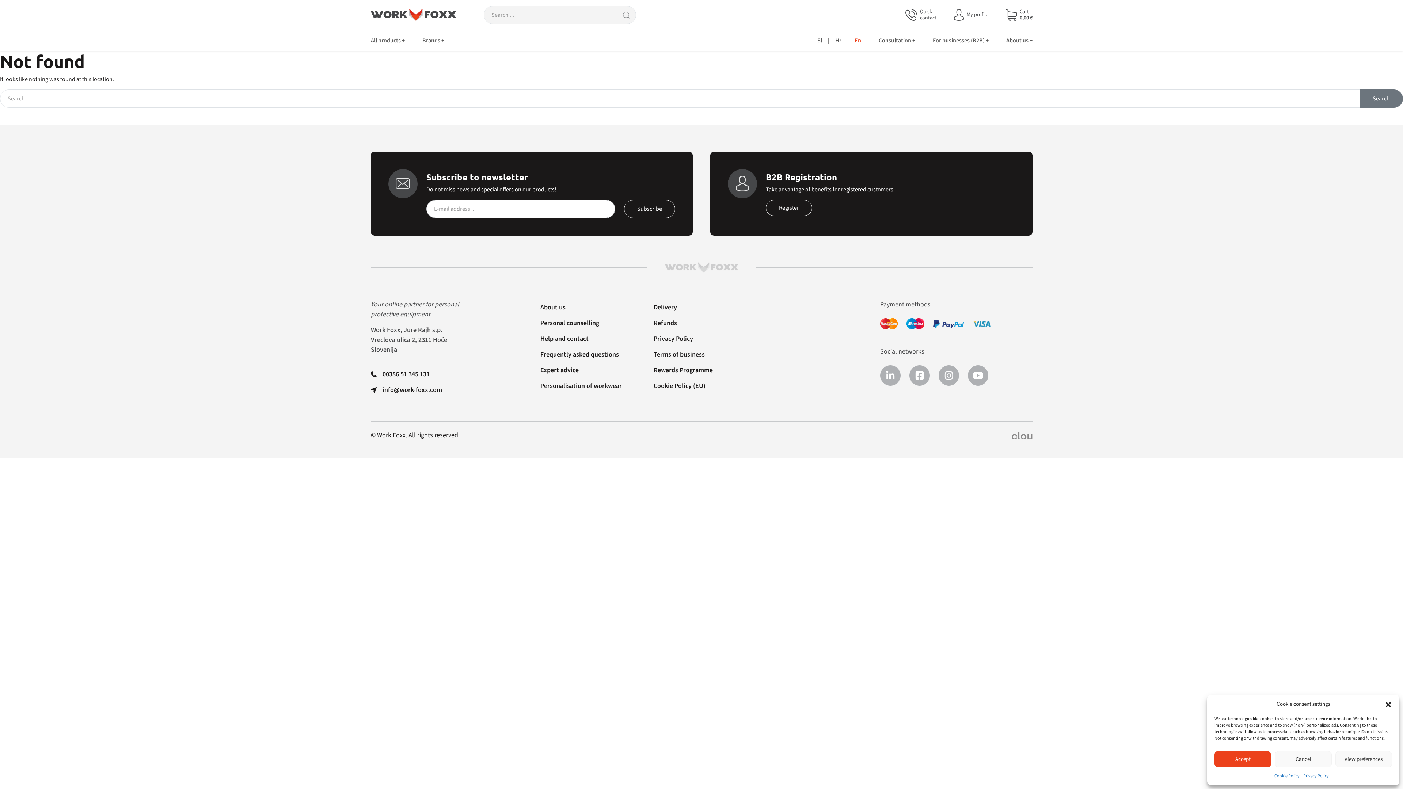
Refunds (665, 323)
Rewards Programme (683, 370)
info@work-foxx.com (412, 389)
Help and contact (564, 338)
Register (789, 208)
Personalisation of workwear (581, 385)
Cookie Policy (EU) (680, 385)
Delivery (665, 307)
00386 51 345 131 (406, 374)
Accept (1243, 759)
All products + (388, 41)
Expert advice (559, 370)
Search (1381, 99)
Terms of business (679, 354)
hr (838, 41)
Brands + (433, 41)
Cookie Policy (1287, 776)
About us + (1019, 41)
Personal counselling (569, 323)
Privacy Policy (1316, 776)
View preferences (1364, 759)
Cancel (1303, 759)
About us (553, 307)
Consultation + (897, 41)
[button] (1388, 704)
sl (819, 41)
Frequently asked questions (579, 354)
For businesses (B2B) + (961, 41)
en (858, 41)
